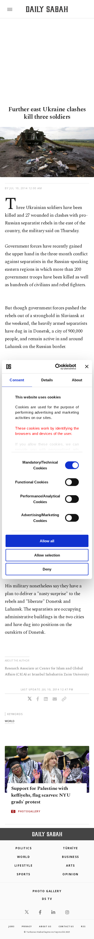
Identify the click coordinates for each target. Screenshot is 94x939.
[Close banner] (86, 366)
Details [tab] (47, 380)
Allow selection (47, 555)
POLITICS (23, 848)
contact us (66, 926)
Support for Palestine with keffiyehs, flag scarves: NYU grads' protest (40, 795)
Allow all (47, 541)
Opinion (70, 874)
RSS (83, 926)
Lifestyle (23, 865)
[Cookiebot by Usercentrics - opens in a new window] (57, 366)
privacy (27, 926)
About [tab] (77, 380)
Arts (70, 865)
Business (70, 857)
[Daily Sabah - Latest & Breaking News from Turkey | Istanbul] (47, 9)
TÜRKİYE (70, 848)
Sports (23, 874)
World (23, 857)
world (9, 721)
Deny (47, 569)
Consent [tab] (17, 380)
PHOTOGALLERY (29, 811)
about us (45, 926)
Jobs (11, 926)
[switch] (72, 482)
